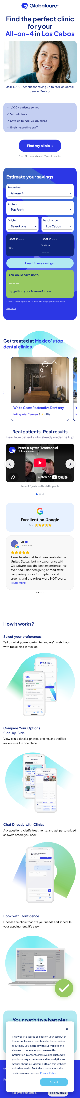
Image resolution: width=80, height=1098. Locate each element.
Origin (12, 220)
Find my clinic (58, 1092)
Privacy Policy (48, 1072)
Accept (54, 1082)
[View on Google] (14, 544)
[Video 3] (43, 494)
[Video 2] (40, 494)
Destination (50, 220)
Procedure (14, 187)
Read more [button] (18, 583)
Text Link (40, 389)
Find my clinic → (40, 145)
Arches (12, 204)
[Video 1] (37, 494)
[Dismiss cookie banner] (67, 1029)
